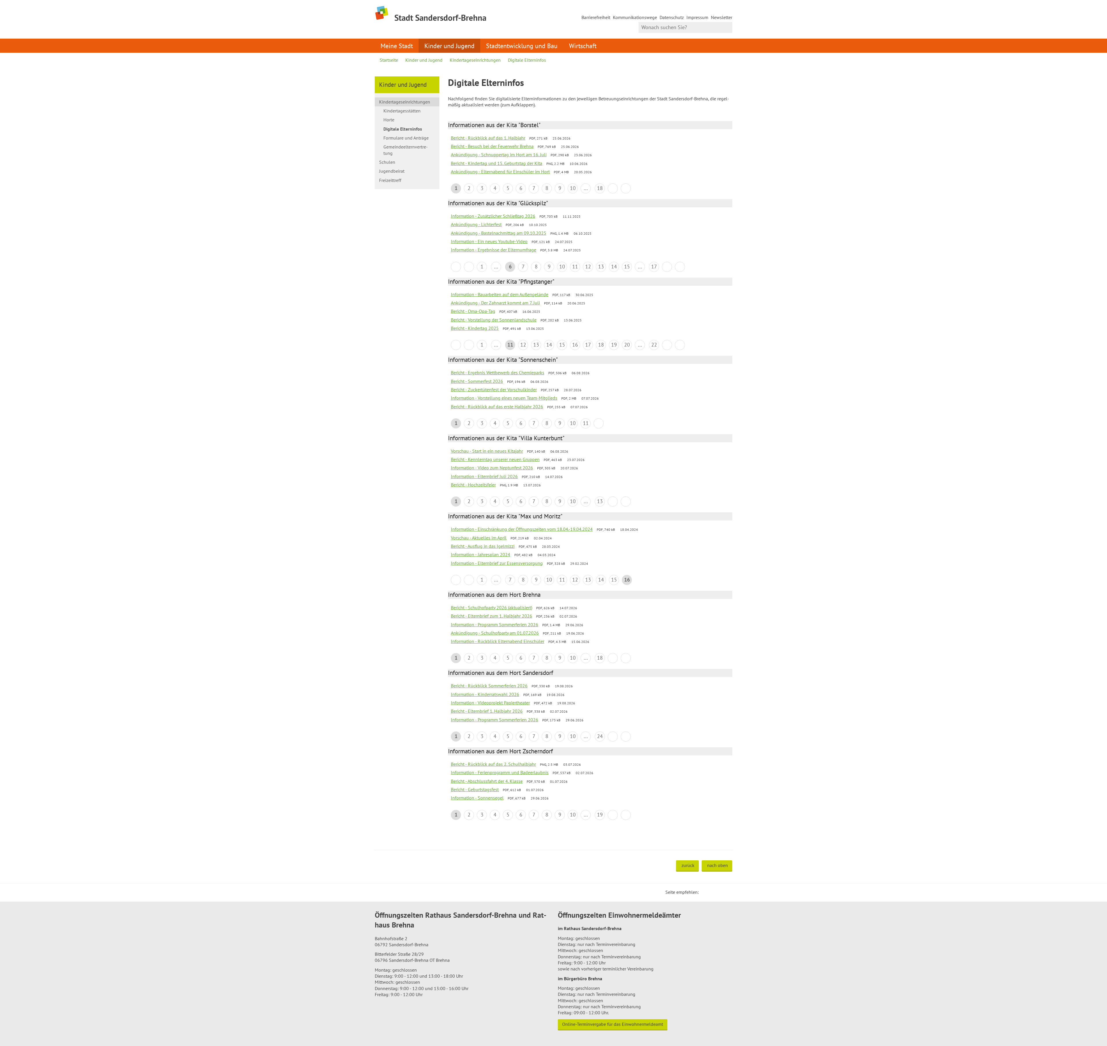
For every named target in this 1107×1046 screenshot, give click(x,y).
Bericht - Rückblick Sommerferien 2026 (489, 685)
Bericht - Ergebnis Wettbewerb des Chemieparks (497, 372)
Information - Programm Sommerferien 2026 (494, 624)
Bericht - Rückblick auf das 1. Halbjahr (488, 138)
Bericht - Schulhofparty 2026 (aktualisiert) (491, 607)
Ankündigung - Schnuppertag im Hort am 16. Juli (499, 154)
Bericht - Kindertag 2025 (475, 328)
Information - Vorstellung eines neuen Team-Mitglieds (504, 398)
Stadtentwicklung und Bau (522, 46)
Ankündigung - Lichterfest (476, 224)
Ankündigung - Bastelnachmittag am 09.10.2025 (498, 233)
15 (627, 266)
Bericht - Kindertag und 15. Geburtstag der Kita (496, 163)
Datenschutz (672, 17)
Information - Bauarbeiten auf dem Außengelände (499, 294)
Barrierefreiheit (595, 17)
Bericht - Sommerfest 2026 (477, 381)
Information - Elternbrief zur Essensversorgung (497, 563)
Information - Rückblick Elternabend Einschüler (497, 641)
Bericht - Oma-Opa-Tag (473, 311)
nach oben (717, 865)
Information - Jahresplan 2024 (480, 554)
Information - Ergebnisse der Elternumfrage (493, 250)
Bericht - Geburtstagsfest (475, 789)
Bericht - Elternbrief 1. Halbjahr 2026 (487, 711)
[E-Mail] (719, 892)
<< (456, 267)
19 (614, 344)
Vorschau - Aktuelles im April (479, 538)
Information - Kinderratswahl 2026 (485, 694)
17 (654, 266)
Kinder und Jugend (449, 46)
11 (575, 266)
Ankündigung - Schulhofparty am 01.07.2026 (495, 633)
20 (627, 344)
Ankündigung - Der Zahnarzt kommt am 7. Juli (495, 303)
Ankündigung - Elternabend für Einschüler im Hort (500, 171)
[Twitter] (705, 892)
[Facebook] (712, 892)
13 (601, 266)
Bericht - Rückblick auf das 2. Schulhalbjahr (493, 764)
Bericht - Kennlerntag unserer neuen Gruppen (495, 459)
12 (588, 266)
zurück (687, 865)
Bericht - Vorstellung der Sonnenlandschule (493, 320)
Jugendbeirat (391, 171)
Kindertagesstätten (402, 111)
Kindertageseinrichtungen (475, 60)
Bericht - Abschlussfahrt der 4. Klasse (487, 781)
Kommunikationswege (635, 17)
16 (575, 344)
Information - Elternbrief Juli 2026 (484, 476)
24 (600, 736)
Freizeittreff (390, 180)
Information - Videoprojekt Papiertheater (490, 703)
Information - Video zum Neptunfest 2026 (492, 468)
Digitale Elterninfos (527, 60)
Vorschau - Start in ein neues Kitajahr (487, 451)
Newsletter (721, 17)
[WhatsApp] (725, 892)
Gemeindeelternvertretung (405, 150)
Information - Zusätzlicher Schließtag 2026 (493, 216)
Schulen (387, 162)
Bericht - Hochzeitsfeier (473, 485)
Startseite (389, 60)
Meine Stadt (397, 46)
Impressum (697, 17)
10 (573, 188)
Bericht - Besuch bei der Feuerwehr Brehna (492, 146)
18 (600, 188)
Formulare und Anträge (406, 138)
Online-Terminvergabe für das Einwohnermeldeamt (612, 1024)
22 (654, 344)
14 (614, 266)
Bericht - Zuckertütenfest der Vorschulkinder (494, 389)
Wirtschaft (582, 46)
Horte (388, 120)
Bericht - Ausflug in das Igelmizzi (483, 546)
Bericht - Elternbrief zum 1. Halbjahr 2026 (491, 616)
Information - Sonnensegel (477, 798)
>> (626, 188)
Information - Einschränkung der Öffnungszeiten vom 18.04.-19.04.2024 (522, 529)
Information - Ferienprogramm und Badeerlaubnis (500, 772)
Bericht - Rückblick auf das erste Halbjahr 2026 (497, 406)
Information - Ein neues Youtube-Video (489, 241)
